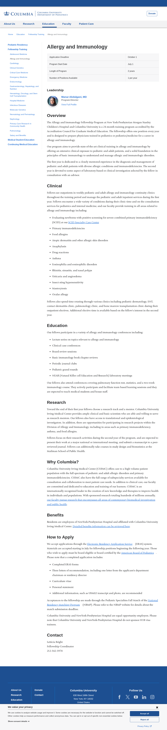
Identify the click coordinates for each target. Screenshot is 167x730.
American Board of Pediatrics (138, 552)
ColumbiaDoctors (121, 674)
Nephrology (14, 119)
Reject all (145, 720)
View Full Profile (69, 105)
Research (16, 695)
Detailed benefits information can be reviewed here (101, 526)
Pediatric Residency (18, 45)
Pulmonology (15, 131)
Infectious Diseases (18, 105)
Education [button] (48, 23)
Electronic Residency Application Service (111, 543)
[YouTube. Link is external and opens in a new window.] (136, 697)
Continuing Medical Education (23, 144)
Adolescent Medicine (18, 54)
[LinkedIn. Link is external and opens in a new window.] (144, 697)
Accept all (144, 714)
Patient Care (86, 23)
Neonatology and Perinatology (22, 114)
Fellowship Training (36, 34)
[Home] (36, 13)
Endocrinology (16, 82)
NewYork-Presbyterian (84, 675)
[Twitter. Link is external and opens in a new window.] (128, 697)
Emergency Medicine (18, 77)
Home (10, 34)
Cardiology (14, 63)
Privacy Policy (143, 726)
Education (21, 34)
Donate (152, 13)
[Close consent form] (157, 707)
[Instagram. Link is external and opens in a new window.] (152, 697)
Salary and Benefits (18, 135)
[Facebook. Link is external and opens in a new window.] (119, 697)
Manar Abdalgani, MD (74, 97)
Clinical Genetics (17, 68)
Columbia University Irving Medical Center (83, 3)
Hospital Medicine (17, 101)
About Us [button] (9, 23)
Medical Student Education (21, 140)
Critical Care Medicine (19, 73)
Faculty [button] (66, 23)
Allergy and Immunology (20, 59)
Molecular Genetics (18, 110)
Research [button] (28, 23)
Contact (39, 695)
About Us (16, 690)
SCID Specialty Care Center (83, 222)
